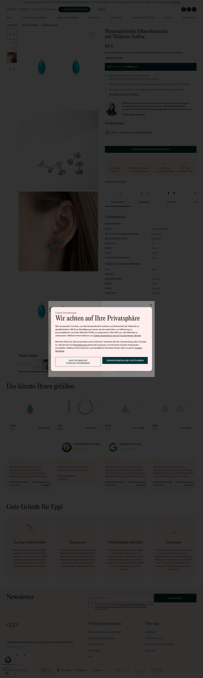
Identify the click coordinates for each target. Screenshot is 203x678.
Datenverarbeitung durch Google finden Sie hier (117, 335)
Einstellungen (80, 345)
